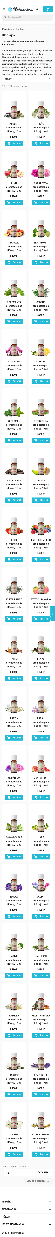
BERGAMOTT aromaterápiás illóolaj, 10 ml (41, 246)
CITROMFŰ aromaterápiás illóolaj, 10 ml (14, 425)
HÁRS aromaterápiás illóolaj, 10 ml (41, 841)
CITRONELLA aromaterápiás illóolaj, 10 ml (41, 425)
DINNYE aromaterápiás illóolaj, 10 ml (41, 484)
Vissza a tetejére (38, 1181)
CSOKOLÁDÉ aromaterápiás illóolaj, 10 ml (14, 484)
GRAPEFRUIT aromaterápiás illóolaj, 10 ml (41, 782)
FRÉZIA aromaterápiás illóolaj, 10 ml (14, 722)
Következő (45, 1172)
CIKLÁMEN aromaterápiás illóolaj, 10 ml (14, 365)
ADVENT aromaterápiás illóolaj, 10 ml (14, 127)
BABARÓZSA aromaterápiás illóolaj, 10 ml (41, 187)
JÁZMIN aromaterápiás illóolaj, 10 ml (14, 960)
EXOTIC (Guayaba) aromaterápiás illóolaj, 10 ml (41, 603)
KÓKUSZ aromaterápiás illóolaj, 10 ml (14, 1079)
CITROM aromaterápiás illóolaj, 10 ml (41, 365)
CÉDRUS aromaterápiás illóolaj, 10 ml (41, 306)
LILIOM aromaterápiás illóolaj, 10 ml (14, 1138)
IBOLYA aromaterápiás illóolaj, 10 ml (14, 900)
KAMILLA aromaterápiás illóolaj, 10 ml (14, 1019)
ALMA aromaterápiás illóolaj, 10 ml (14, 187)
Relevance (27, 79)
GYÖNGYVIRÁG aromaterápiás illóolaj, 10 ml (14, 841)
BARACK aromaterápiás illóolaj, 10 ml (14, 246)
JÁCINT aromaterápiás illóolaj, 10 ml (41, 900)
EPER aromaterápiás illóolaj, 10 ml (14, 544)
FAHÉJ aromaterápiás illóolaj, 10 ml (14, 663)
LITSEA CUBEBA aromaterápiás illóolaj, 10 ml (41, 1138)
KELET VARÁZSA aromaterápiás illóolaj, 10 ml (41, 1019)
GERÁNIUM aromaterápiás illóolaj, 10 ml (14, 782)
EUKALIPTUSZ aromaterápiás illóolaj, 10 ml (14, 603)
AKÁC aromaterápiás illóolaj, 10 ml (41, 127)
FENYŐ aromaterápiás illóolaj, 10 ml (41, 663)
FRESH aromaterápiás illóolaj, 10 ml (41, 722)
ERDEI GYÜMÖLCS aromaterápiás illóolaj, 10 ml (41, 544)
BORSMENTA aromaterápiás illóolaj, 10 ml (14, 306)
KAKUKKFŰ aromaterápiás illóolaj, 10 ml (41, 960)
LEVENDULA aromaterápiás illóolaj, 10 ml (41, 1079)
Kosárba (14, 143)
